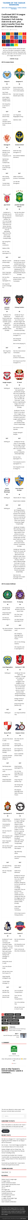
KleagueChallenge (8, 1017)
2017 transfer (9, 1014)
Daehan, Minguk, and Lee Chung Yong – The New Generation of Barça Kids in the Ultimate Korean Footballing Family (13, 1151)
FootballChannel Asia (7, 1193)
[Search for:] (14, 1116)
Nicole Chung (14, 29)
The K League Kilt (6, 1186)
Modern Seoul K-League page (9, 1179)
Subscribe (5, 1131)
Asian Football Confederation (9, 1201)
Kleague (18, 1014)
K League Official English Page (9, 1198)
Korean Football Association (9, 1182)
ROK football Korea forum (8, 1195)
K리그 (4, 1020)
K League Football (6, 1196)
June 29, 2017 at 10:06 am (14, 1055)
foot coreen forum (6, 1200)
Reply (14, 1063)
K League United (6, 1181)
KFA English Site (6, 1189)
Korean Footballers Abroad (8, 1191)
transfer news (14, 1023)
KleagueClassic (19, 1017)
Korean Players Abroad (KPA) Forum (11, 1184)
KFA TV (3, 1188)
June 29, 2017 (6, 29)
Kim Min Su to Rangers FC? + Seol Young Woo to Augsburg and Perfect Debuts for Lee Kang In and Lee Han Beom (14, 1140)
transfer (5, 1023)
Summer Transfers (13, 1020)
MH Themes (23, 1218)
